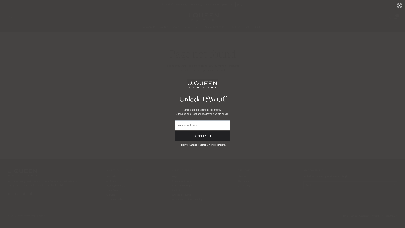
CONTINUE (203, 136)
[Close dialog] (399, 5)
